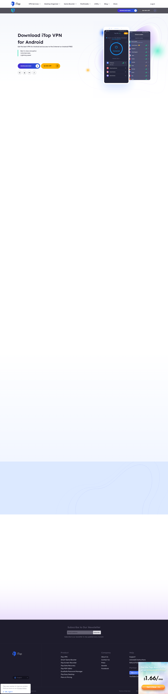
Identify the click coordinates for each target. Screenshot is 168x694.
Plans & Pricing (66, 677)
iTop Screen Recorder (69, 663)
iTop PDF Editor (66, 668)
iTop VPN (64, 657)
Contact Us (105, 660)
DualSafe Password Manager (71, 671)
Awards (104, 666)
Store (115, 4)
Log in (152, 4)
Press (103, 663)
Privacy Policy (22, 688)
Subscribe (97, 632)
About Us (104, 657)
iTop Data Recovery (68, 666)
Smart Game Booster (68, 660)
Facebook (105, 668)
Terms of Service (124, 691)
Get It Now (154, 687)
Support (132, 657)
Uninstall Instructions (137, 660)
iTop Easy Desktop (67, 674)
